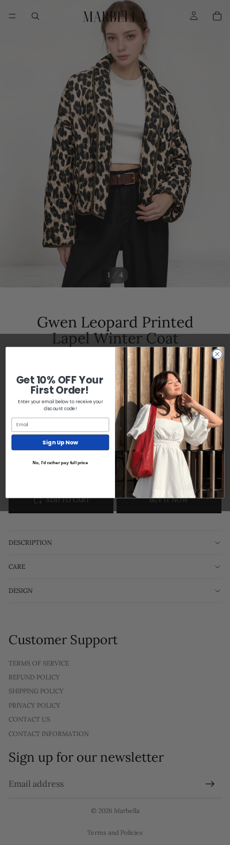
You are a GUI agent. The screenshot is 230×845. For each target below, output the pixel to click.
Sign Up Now (60, 443)
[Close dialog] (217, 354)
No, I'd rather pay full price (60, 462)
